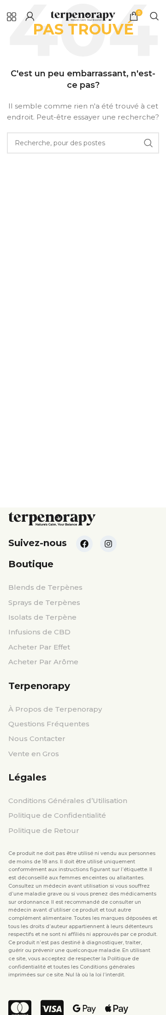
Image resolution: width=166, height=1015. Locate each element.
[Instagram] (108, 544)
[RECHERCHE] (148, 143)
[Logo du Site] (83, 15)
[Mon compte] (30, 16)
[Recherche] (154, 16)
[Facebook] (84, 544)
